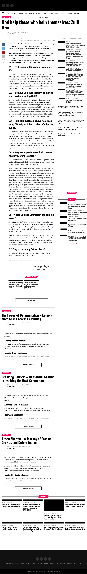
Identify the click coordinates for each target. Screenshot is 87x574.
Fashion (21, 13)
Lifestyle (38, 13)
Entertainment (12, 13)
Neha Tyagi (11, 33)
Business (69, 13)
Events (41, 18)
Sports (51, 13)
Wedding (57, 13)
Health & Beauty (29, 13)
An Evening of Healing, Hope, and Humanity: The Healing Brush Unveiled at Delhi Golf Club (71, 121)
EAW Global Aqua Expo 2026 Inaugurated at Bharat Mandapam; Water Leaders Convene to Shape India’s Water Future (71, 114)
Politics (45, 13)
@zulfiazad (28, 260)
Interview (76, 13)
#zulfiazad (42, 260)
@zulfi (21, 260)
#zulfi (35, 260)
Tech (63, 13)
